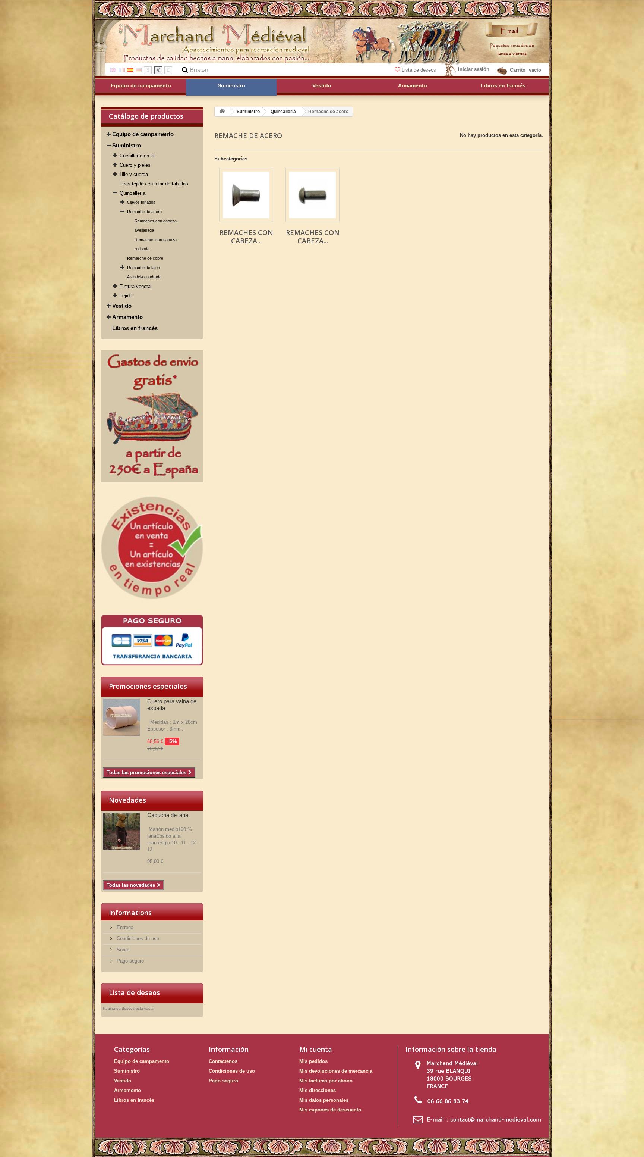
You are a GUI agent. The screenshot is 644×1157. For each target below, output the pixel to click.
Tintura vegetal (136, 286)
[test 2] (152, 416)
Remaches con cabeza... (246, 236)
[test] (152, 640)
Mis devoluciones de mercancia (335, 1071)
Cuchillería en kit (138, 156)
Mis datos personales (323, 1100)
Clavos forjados (141, 202)
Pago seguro (129, 961)
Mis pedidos (313, 1061)
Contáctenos (223, 1061)
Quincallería (132, 193)
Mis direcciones (317, 1090)
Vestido (122, 306)
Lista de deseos (419, 70)
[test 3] (152, 548)
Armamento (127, 317)
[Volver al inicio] (222, 111)
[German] (139, 69)
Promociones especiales (148, 686)
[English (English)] (113, 69)
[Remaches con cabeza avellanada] (246, 195)
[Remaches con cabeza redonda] (312, 195)
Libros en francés (135, 328)
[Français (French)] (122, 69)
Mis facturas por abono (326, 1080)
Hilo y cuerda (134, 174)
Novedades (127, 799)
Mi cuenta (315, 1049)
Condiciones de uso (137, 938)
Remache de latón (143, 267)
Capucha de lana (167, 815)
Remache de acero (144, 211)
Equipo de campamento (143, 134)
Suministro (126, 145)
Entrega (124, 927)
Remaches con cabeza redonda (156, 244)
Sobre (122, 950)
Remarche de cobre (145, 258)
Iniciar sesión (473, 69)
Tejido (126, 295)
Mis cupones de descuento (330, 1110)
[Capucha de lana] (121, 831)
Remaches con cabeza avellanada (156, 225)
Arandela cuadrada (144, 277)
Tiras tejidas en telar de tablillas (154, 184)
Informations (130, 912)
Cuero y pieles (135, 165)
